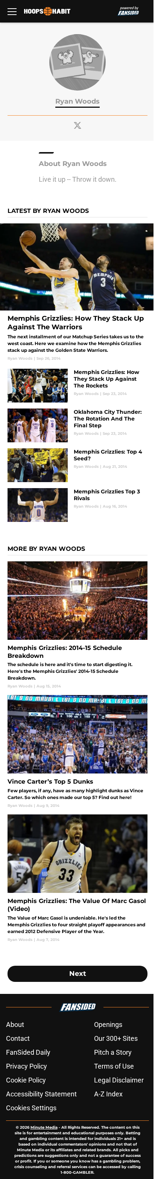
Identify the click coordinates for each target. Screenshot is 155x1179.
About (15, 1024)
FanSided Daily (28, 1052)
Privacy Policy (26, 1066)
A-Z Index (108, 1094)
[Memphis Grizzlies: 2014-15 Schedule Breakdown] (77, 625)
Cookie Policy (26, 1080)
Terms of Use (114, 1066)
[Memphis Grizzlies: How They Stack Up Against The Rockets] (77, 386)
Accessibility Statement (41, 1094)
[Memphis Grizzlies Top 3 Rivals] (77, 505)
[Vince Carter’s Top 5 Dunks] (77, 751)
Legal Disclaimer (119, 1080)
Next (77, 973)
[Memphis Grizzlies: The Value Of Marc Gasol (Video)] (77, 878)
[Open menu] (12, 11)
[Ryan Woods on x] (77, 125)
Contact (18, 1038)
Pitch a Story (113, 1052)
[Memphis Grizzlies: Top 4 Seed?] (77, 465)
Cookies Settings (31, 1108)
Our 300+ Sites (116, 1038)
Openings (108, 1024)
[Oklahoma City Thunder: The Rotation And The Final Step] (77, 425)
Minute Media (44, 1127)
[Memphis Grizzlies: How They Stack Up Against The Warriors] (77, 292)
